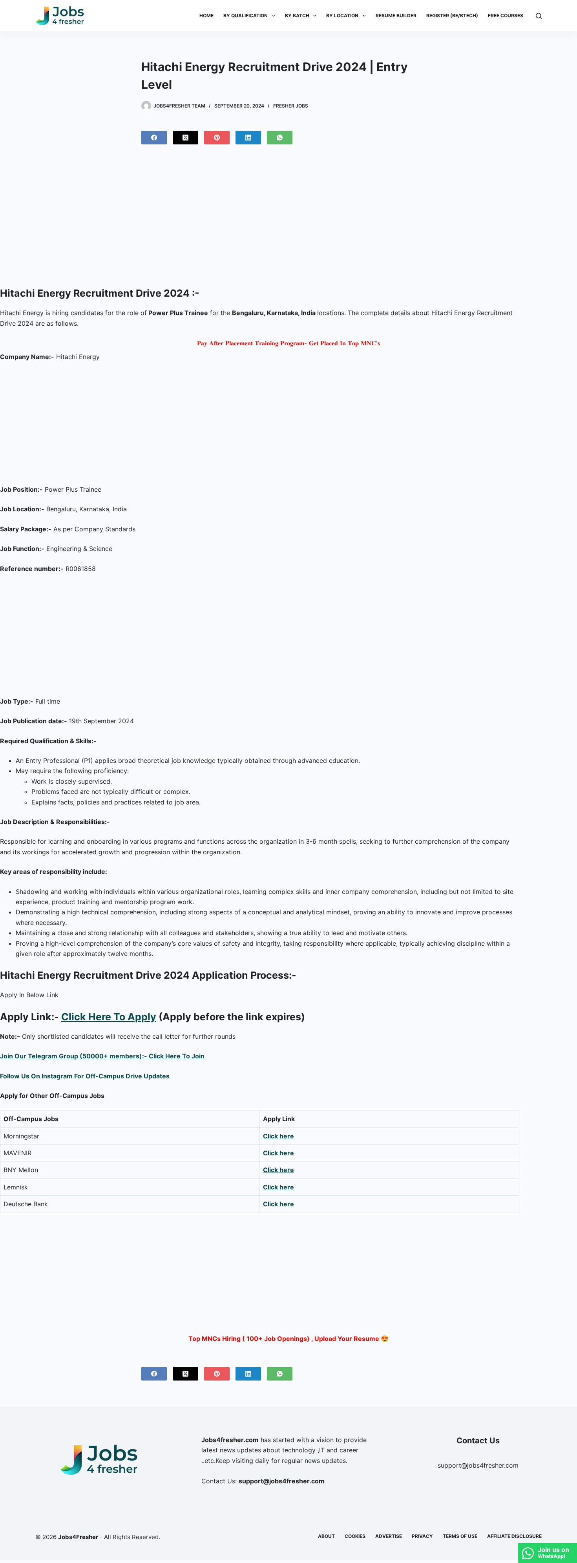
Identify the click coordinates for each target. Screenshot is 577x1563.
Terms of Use (460, 1536)
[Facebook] (154, 137)
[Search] (539, 16)
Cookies (355, 1536)
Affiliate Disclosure (514, 1536)
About (326, 1536)
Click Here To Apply (108, 1017)
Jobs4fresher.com (230, 1440)
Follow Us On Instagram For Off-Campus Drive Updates (85, 1076)
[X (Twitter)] (185, 137)
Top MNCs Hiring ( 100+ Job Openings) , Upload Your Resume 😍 (288, 1338)
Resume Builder (396, 15)
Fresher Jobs (290, 106)
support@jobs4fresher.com (478, 1465)
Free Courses (505, 15)
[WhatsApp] (279, 137)
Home (206, 15)
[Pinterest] (217, 137)
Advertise (388, 1536)
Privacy (422, 1536)
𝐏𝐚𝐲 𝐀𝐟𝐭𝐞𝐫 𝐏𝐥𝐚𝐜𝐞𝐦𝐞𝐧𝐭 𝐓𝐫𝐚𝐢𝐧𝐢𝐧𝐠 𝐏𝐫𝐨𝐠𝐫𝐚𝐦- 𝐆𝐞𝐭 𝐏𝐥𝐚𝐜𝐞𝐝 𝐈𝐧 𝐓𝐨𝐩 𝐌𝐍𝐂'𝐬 (288, 343)
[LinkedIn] (248, 137)
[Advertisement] (288, 219)
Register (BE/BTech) (452, 15)
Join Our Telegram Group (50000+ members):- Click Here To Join (102, 1056)
